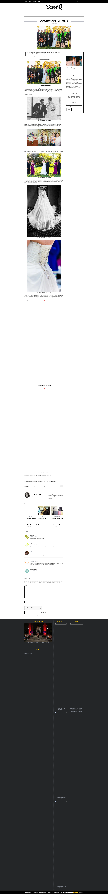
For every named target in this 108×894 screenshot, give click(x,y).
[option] (30, 512)
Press (30, 1)
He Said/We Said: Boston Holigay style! (60, 709)
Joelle (31, 551)
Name (25, 600)
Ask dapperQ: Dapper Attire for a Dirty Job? (54, 524)
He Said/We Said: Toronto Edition (61, 887)
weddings (54, 481)
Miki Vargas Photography (45, 59)
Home (26, 1)
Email (39, 600)
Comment (26, 585)
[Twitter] (72, 95)
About (39, 1)
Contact (43, 1)
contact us (30, 719)
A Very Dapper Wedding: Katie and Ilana (34, 524)
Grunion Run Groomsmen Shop (57, 518)
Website (52, 600)
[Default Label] (74, 95)
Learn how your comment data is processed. (47, 614)
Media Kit (34, 1)
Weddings (52, 19)
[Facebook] (69, 95)
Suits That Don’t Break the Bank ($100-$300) (54, 493)
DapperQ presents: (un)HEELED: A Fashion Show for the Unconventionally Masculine (76, 710)
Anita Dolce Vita (54, 23)
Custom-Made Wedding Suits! (43, 518)
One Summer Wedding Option (30, 518)
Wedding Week (47, 52)
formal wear (26, 481)
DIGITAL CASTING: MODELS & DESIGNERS (74, 67)
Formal (48, 19)
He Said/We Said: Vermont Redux (61, 798)
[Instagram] (77, 95)
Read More (50, 498)
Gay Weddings (32, 481)
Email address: (69, 103)
